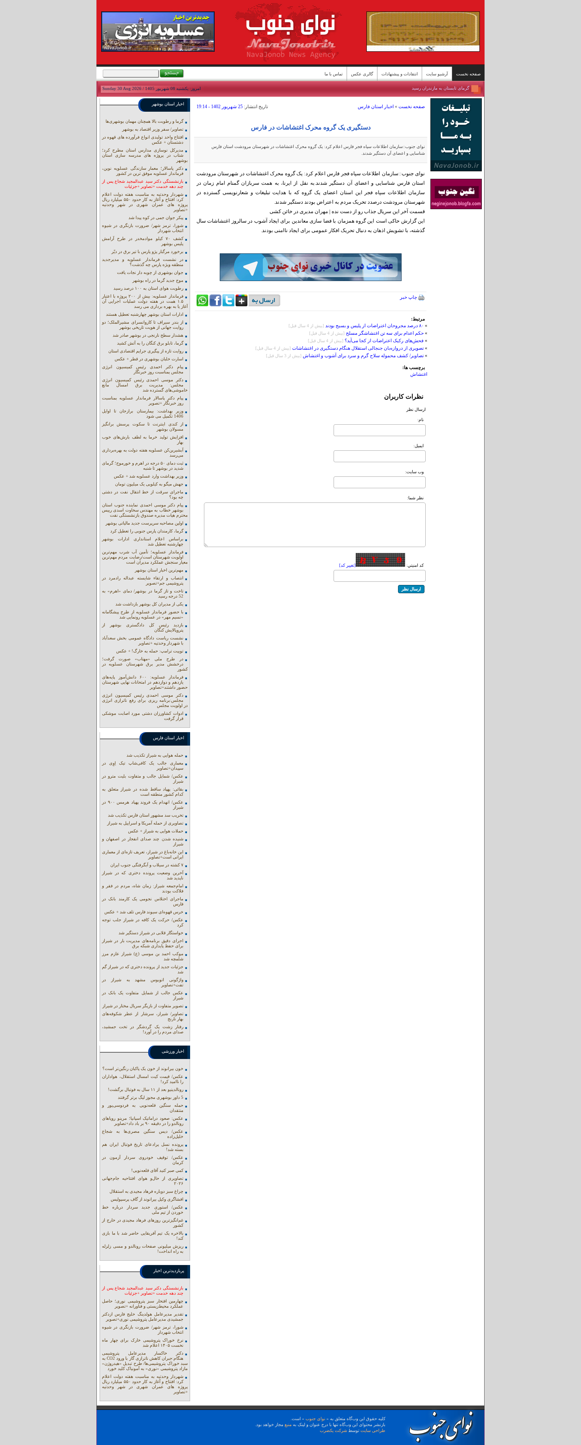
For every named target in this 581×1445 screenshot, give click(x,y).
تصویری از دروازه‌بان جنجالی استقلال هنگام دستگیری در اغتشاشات (358, 348)
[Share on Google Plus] (241, 304)
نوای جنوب (315, 1418)
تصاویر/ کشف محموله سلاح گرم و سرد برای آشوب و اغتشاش (363, 355)
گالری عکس (362, 73)
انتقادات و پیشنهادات (399, 73)
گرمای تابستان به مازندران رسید (440, 88)
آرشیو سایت (437, 73)
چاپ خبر (409, 297)
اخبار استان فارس (376, 106)
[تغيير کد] (347, 565)
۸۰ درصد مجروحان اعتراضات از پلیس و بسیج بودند (374, 325)
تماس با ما (333, 73)
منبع (288, 1424)
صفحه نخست (468, 73)
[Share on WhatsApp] (202, 304)
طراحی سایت (372, 1430)
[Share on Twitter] (228, 304)
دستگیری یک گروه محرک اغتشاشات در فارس (311, 127)
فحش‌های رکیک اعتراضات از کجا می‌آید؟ (383, 340)
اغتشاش (418, 374)
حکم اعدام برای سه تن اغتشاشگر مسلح (385, 333)
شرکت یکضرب (333, 1430)
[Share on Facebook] (215, 304)
